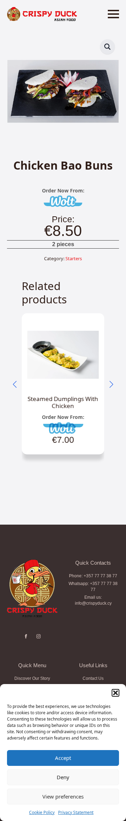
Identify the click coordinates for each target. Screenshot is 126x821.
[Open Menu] (113, 14)
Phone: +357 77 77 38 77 (93, 575)
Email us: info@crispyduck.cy (93, 600)
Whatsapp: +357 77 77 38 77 (93, 586)
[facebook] (26, 636)
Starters (73, 258)
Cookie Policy (42, 812)
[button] (115, 692)
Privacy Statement (75, 812)
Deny (63, 777)
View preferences (63, 796)
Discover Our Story (32, 678)
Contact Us (93, 678)
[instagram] (38, 636)
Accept (63, 757)
